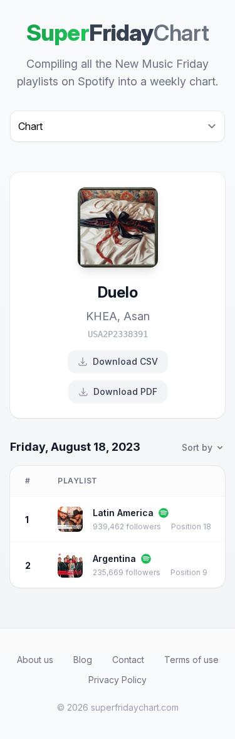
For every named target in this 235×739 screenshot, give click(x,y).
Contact (128, 659)
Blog (82, 659)
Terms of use (191, 659)
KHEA (101, 316)
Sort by (197, 447)
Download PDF (125, 391)
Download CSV (125, 361)
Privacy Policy (117, 679)
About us (35, 659)
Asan (136, 316)
